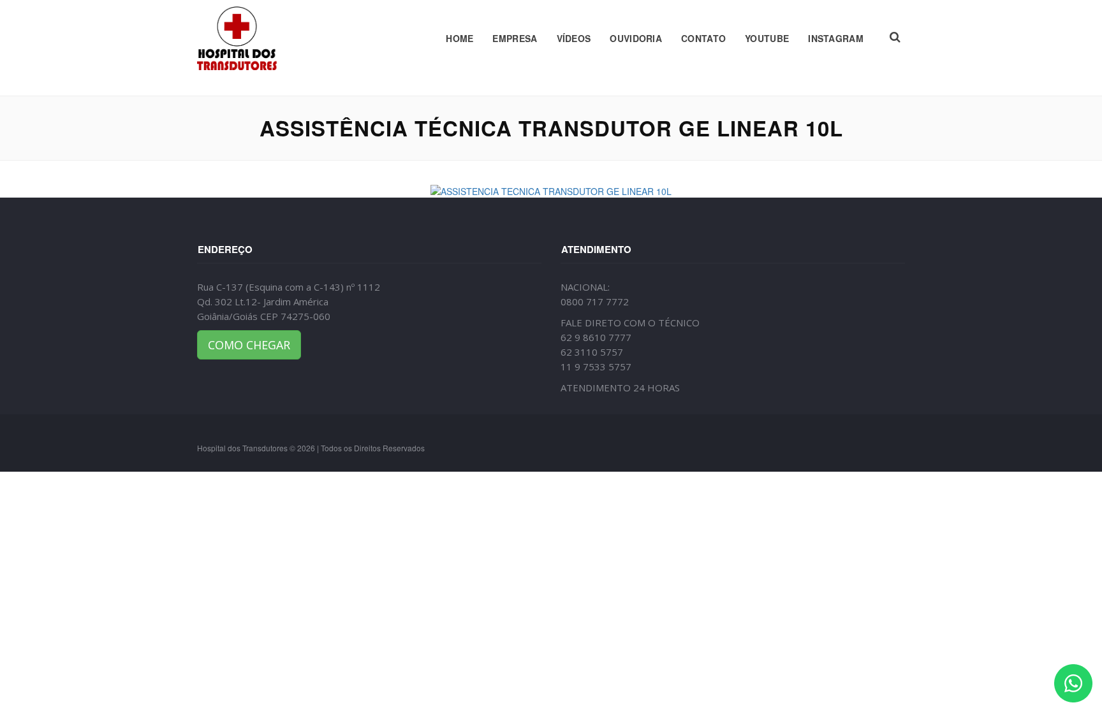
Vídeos (574, 38)
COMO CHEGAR (249, 344)
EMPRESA (514, 38)
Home (459, 38)
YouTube (767, 38)
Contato (703, 38)
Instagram (835, 38)
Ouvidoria (636, 38)
